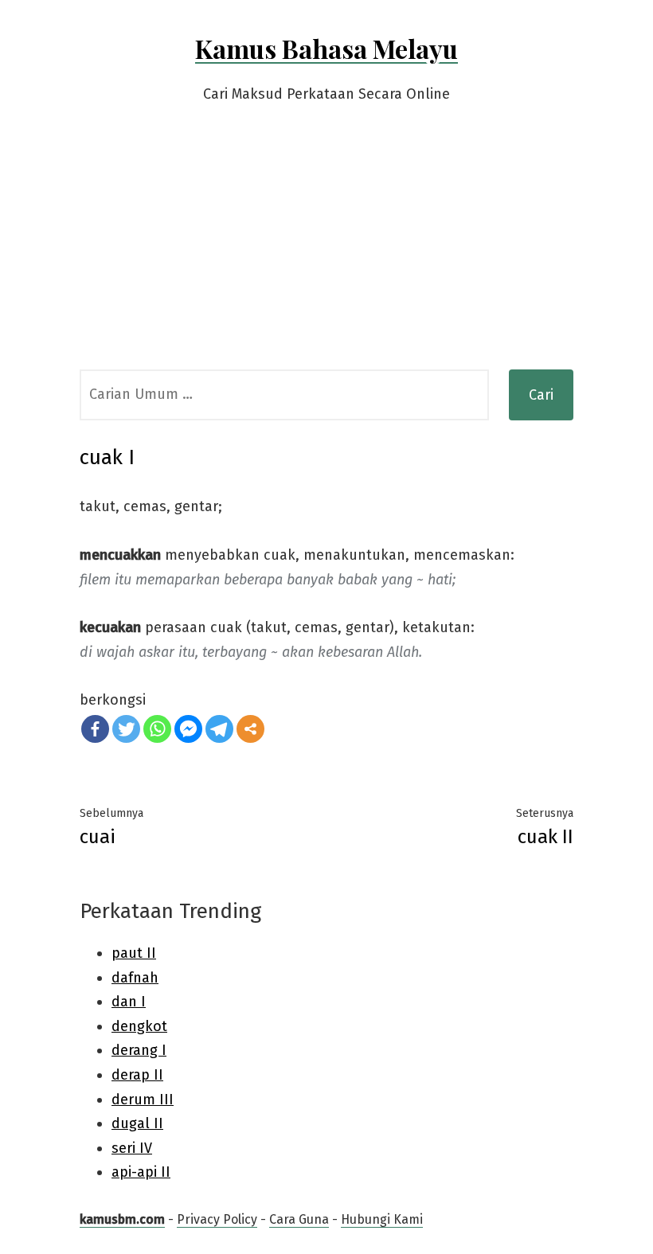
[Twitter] (126, 729)
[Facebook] (95, 729)
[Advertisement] (326, 250)
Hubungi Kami (382, 1219)
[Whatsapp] (157, 729)
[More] (250, 729)
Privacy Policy (217, 1219)
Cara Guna (299, 1219)
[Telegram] (219, 729)
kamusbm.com (122, 1219)
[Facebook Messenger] (188, 729)
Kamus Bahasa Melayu (326, 48)
